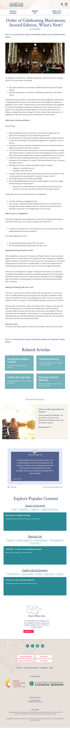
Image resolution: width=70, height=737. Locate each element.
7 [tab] (40, 533)
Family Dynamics (49, 574)
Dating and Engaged (26, 656)
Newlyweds (10, 540)
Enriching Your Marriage (40, 540)
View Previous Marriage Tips (52, 487)
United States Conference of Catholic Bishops (24, 718)
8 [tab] (42, 533)
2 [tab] (28, 533)
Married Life (35, 12)
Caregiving (60, 574)
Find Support (44, 668)
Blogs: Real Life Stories (31, 668)
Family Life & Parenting (57, 12)
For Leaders (43, 661)
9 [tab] (44, 533)
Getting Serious (24, 509)
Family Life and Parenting (25, 661)
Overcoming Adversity (56, 540)
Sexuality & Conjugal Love (24, 540)
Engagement (35, 509)
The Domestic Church (13, 574)
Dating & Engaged (13, 12)
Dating (14, 509)
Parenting (38, 574)
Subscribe (13, 487)
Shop (51, 668)
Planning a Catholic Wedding (33, 34)
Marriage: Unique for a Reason (35, 701)
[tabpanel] (35, 521)
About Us (19, 668)
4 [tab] (33, 533)
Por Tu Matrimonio (35, 700)
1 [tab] (26, 533)
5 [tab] (35, 533)
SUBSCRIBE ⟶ (29, 631)
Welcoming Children (27, 574)
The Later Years (35, 543)
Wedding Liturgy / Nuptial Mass (50, 34)
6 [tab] (37, 533)
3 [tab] (31, 533)
